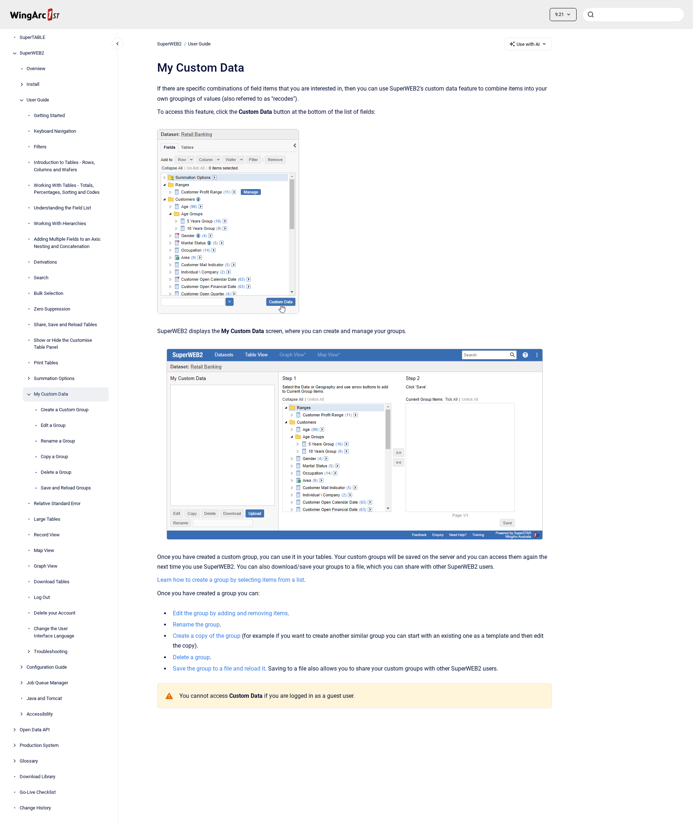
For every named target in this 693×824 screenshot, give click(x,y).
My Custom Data (51, 394)
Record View (47, 535)
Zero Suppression (52, 309)
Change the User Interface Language (54, 632)
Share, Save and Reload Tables (65, 324)
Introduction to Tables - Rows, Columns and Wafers (64, 166)
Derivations (45, 262)
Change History (35, 808)
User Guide (38, 100)
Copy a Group (54, 457)
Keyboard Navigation (55, 131)
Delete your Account (54, 613)
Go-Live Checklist (38, 792)
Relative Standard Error (57, 504)
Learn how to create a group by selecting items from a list (230, 579)
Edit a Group (53, 425)
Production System (39, 745)
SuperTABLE (32, 37)
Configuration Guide (47, 667)
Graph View (45, 566)
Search (41, 277)
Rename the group (196, 624)
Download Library (37, 776)
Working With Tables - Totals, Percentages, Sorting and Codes (67, 189)
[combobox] (633, 14)
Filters (40, 147)
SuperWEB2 (32, 53)
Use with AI (528, 44)
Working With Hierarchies (60, 224)
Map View (44, 550)
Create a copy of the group (206, 635)
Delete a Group (56, 472)
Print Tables (46, 363)
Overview (36, 69)
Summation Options (54, 378)
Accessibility (40, 714)
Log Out (42, 597)
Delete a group (191, 657)
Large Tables (47, 519)
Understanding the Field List (62, 208)
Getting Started (49, 116)
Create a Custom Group (64, 410)
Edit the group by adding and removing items (230, 613)
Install (33, 84)
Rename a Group (58, 441)
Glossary (29, 761)
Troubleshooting (50, 651)
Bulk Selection (48, 293)
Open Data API (35, 729)
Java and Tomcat (44, 698)
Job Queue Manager (47, 682)
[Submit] (591, 14)
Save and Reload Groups (66, 488)
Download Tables (51, 582)
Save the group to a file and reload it (219, 668)
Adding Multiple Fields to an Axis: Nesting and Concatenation (67, 243)
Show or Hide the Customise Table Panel (63, 343)
